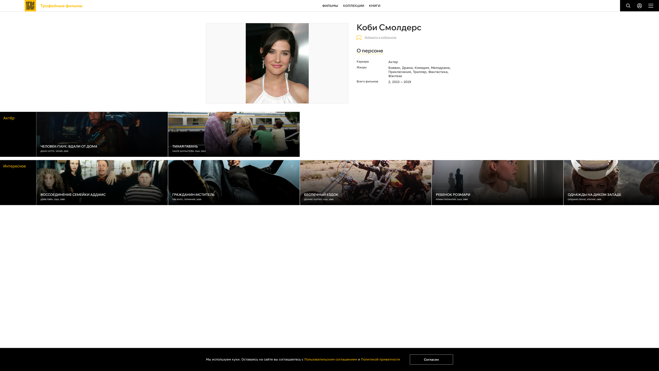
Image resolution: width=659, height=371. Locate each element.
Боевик (394, 68)
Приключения (399, 72)
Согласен (431, 359)
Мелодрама (440, 68)
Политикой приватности (380, 359)
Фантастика (438, 72)
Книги (374, 6)
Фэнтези (395, 76)
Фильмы (330, 6)
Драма (407, 68)
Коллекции (353, 6)
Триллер (419, 72)
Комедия (422, 68)
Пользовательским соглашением (330, 359)
